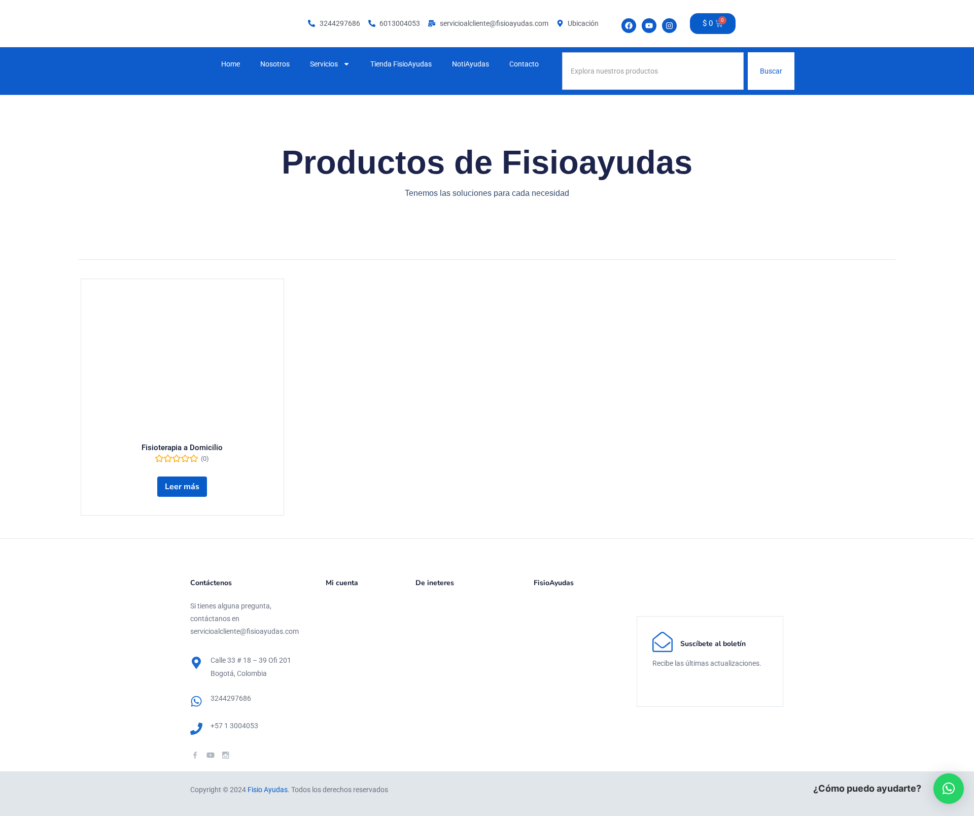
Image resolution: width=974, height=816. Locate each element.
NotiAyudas (470, 64)
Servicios (324, 64)
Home (230, 64)
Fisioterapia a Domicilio (182, 447)
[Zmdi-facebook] (195, 755)
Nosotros (275, 64)
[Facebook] (628, 25)
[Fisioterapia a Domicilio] (182, 363)
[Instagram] (669, 25)
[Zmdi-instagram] (225, 755)
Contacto (524, 64)
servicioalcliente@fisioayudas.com (244, 631)
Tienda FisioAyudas (401, 64)
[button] (948, 788)
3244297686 (231, 698)
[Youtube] (649, 25)
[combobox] (653, 71)
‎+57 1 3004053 (234, 726)
